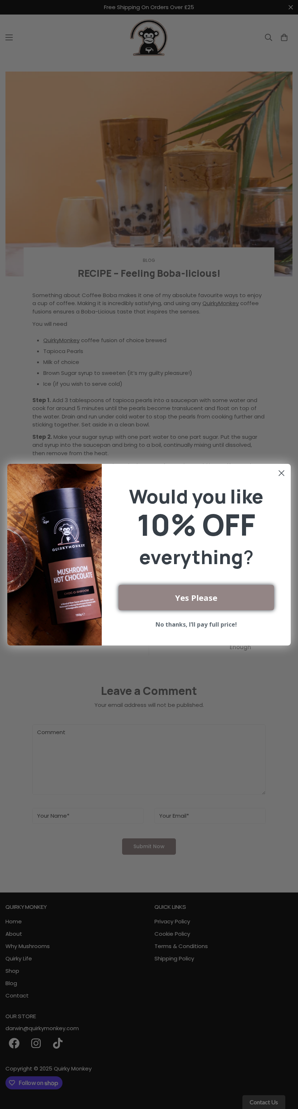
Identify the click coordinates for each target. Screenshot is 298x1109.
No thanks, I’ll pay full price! (196, 624)
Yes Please (196, 597)
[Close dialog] (281, 473)
